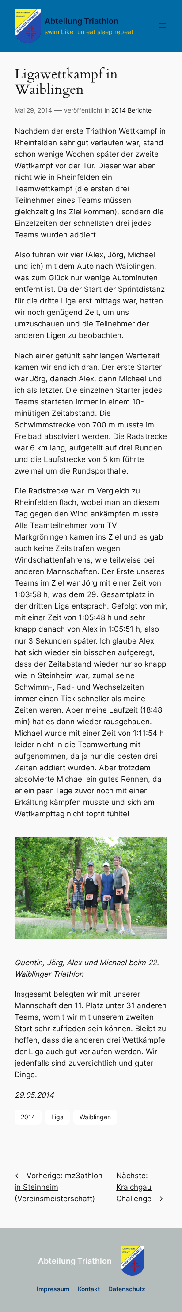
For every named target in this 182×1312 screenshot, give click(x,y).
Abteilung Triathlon (81, 21)
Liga (57, 1117)
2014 (28, 1117)
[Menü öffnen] (162, 25)
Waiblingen (95, 1117)
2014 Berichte (131, 110)
